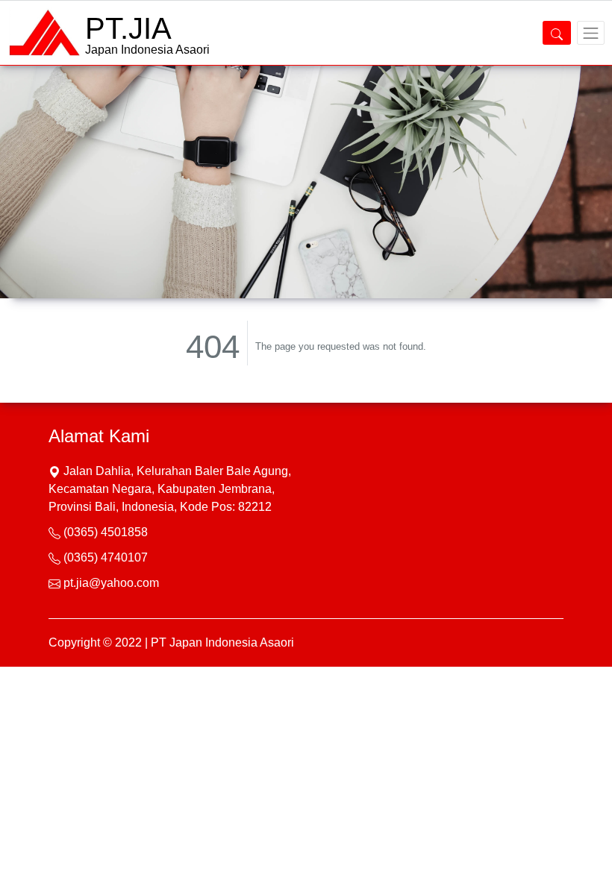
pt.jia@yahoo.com (111, 582)
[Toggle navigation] (591, 33)
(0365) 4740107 (105, 557)
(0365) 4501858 (105, 532)
